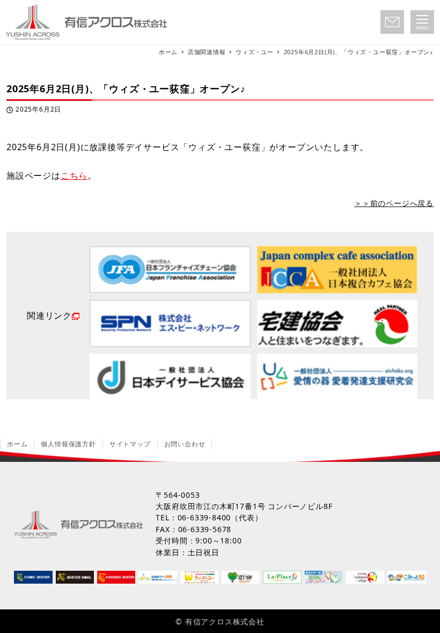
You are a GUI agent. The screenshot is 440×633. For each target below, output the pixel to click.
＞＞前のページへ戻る (394, 203)
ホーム (17, 443)
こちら (74, 175)
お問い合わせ (185, 443)
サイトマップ (130, 443)
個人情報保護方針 (68, 443)
